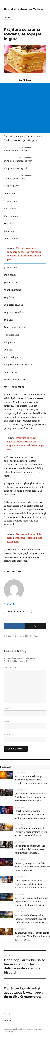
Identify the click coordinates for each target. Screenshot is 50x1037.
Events (7, 1020)
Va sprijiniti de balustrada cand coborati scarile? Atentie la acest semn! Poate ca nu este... (30, 849)
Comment (10, 668)
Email (7, 721)
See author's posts (18, 611)
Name (7, 708)
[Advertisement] (25, 108)
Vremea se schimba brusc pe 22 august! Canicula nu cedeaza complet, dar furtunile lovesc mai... (32, 780)
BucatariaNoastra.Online (23, 9)
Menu (8, 17)
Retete (36, 636)
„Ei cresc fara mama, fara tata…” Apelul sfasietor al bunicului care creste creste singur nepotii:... (31, 797)
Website (8, 734)
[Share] (14, 626)
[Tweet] (35, 626)
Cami (9, 604)
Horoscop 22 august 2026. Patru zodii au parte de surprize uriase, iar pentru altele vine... (32, 867)
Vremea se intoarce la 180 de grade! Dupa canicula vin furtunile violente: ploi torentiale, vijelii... (32, 901)
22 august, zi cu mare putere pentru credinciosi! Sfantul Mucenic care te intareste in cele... (32, 936)
